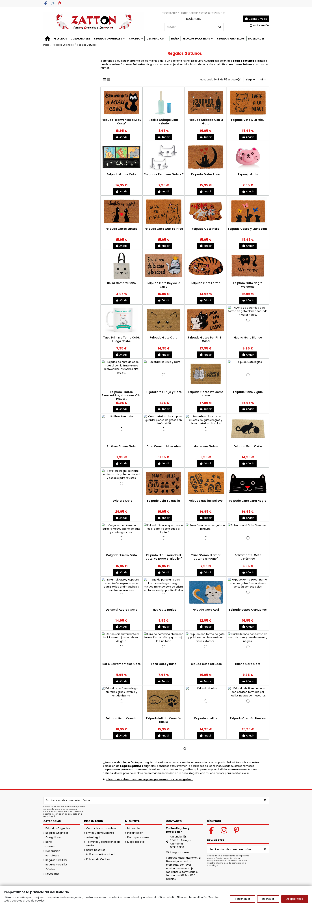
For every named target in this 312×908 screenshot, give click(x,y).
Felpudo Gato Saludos (206, 664)
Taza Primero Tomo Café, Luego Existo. (121, 339)
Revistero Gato (121, 501)
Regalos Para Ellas (57, 860)
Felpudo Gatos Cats (121, 174)
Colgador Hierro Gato (121, 555)
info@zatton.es (179, 852)
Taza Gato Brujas (163, 610)
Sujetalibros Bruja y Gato (164, 392)
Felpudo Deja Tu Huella (163, 501)
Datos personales (138, 837)
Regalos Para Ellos (57, 864)
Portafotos (52, 855)
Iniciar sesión (135, 833)
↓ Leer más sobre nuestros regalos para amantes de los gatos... (149, 779)
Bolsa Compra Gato (121, 283)
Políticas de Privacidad (100, 854)
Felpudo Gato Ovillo (248, 446)
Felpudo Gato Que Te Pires (163, 229)
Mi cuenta (133, 828)
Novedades (53, 874)
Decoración (53, 851)
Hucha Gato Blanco (248, 337)
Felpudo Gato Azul (205, 610)
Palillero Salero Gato (121, 446)
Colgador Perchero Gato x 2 (164, 174)
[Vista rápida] (121, 116)
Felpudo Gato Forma (205, 283)
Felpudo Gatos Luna (205, 174)
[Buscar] (220, 27)
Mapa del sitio (136, 842)
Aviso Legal (93, 837)
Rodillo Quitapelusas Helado (164, 121)
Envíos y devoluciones (100, 833)
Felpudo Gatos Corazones (248, 610)
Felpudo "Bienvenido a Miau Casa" (121, 121)
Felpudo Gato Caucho (121, 718)
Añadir (123, 137)
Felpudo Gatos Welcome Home (206, 393)
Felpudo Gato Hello (205, 229)
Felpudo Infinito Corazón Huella (163, 720)
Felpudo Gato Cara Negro (247, 501)
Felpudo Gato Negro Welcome (247, 285)
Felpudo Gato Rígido (248, 392)
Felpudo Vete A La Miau (248, 120)
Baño (49, 842)
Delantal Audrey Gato (121, 610)
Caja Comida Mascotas (163, 446)
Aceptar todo (294, 899)
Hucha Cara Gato (248, 664)
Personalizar (242, 899)
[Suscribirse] (265, 800)
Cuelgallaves (54, 837)
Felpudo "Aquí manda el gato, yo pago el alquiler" (164, 557)
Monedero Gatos (206, 446)
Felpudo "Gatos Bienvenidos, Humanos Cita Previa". (121, 395)
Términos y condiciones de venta (103, 843)
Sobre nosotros (95, 850)
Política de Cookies (98, 859)
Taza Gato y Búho (163, 664)
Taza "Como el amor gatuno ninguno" (205, 557)
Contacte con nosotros (101, 828)
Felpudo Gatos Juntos (121, 229)
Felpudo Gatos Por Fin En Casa (205, 339)
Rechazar (268, 899)
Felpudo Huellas (205, 718)
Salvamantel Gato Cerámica (248, 557)
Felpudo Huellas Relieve (206, 501)
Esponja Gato (248, 174)
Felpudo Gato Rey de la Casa (163, 285)
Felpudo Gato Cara (163, 337)
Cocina (50, 846)
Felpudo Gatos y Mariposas (248, 229)
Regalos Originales (57, 833)
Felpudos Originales (58, 828)
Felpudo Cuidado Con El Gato (206, 121)
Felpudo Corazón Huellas (248, 718)
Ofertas (50, 869)
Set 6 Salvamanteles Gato (121, 664)
